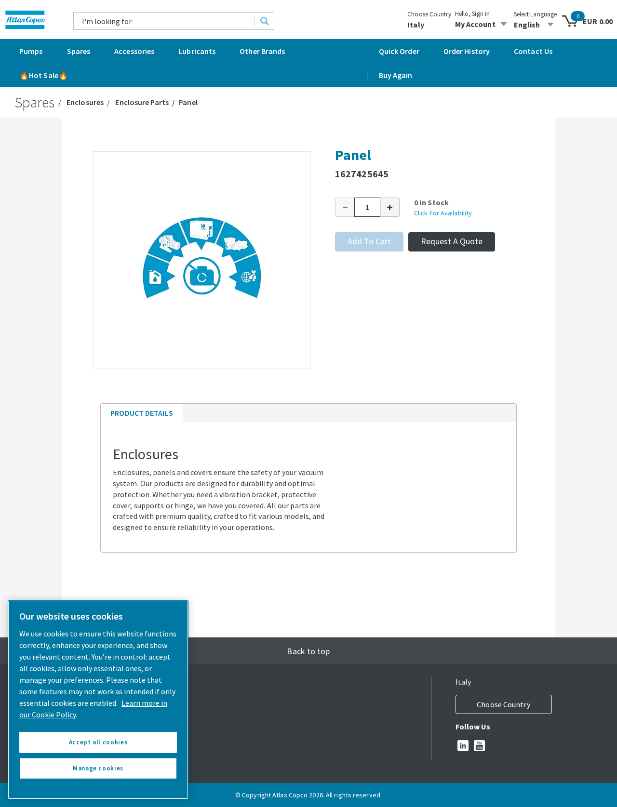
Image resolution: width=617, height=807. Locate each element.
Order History (466, 51)
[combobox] (164, 21)
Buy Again (396, 75)
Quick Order (399, 51)
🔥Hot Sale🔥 (43, 75)
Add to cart (369, 241)
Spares (79, 51)
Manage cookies (98, 768)
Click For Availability (443, 213)
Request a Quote (452, 241)
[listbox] (535, 24)
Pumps (31, 51)
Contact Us (533, 51)
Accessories (134, 51)
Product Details (141, 415)
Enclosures (85, 102)
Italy (415, 24)
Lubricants (196, 51)
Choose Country (429, 14)
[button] (344, 207)
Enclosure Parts (142, 102)
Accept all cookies (98, 742)
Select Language (535, 14)
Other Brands (262, 51)
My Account (475, 24)
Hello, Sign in (472, 14)
